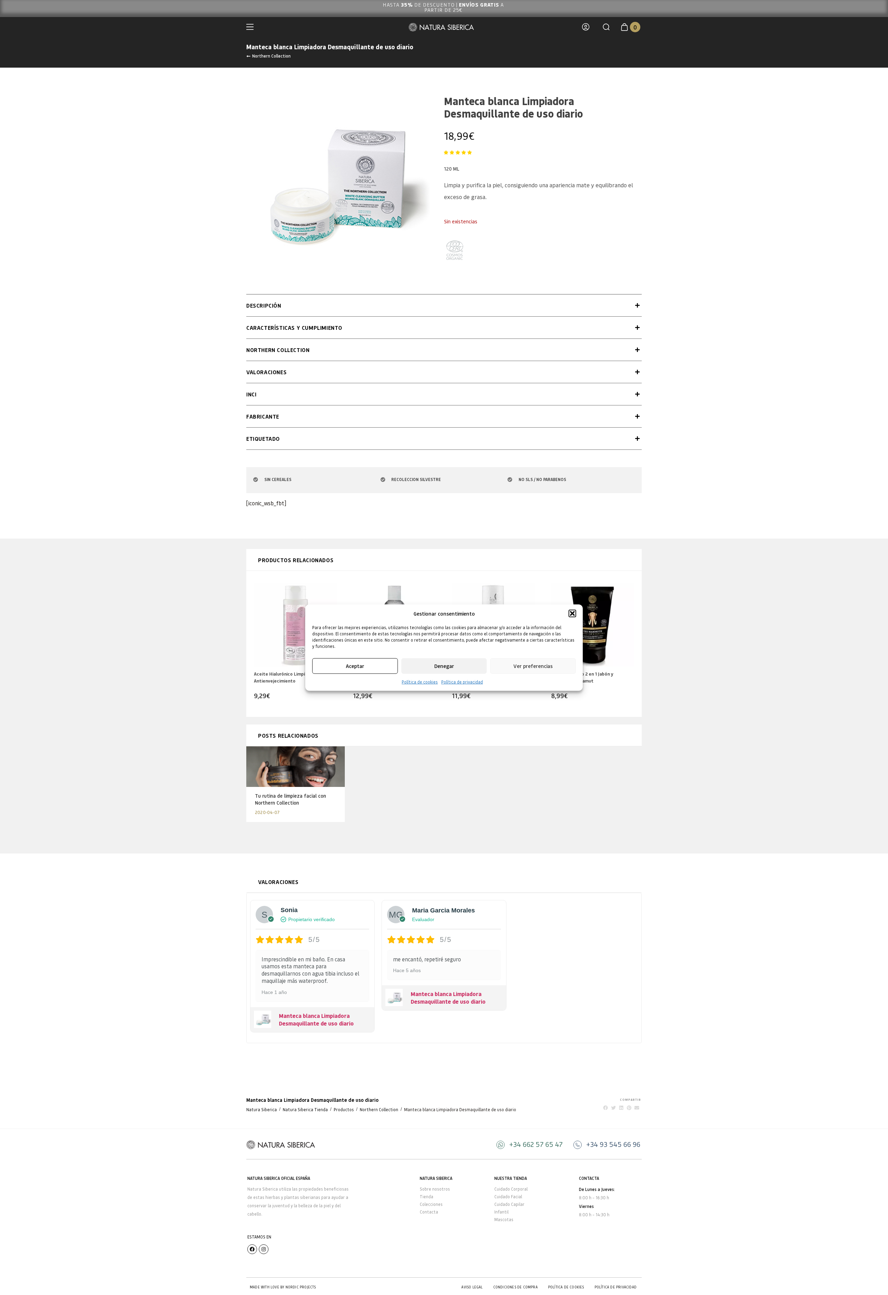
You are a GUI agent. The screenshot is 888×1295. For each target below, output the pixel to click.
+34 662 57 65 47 (536, 1144)
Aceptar (355, 665)
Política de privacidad (462, 681)
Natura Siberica (261, 1109)
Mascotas (503, 1219)
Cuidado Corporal (511, 1189)
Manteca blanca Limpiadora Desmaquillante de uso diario (316, 1019)
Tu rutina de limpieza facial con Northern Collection (290, 799)
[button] (572, 613)
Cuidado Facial (508, 1196)
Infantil (501, 1212)
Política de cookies (420, 681)
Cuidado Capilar (509, 1204)
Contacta (429, 1212)
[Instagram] (263, 1249)
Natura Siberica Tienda (305, 1109)
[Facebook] (252, 1249)
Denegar (444, 665)
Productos (344, 1109)
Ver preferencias (533, 665)
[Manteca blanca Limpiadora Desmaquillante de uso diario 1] (338, 181)
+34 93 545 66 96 (613, 1144)
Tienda (426, 1196)
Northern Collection (271, 56)
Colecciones (431, 1204)
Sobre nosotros (435, 1189)
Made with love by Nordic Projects (283, 1287)
